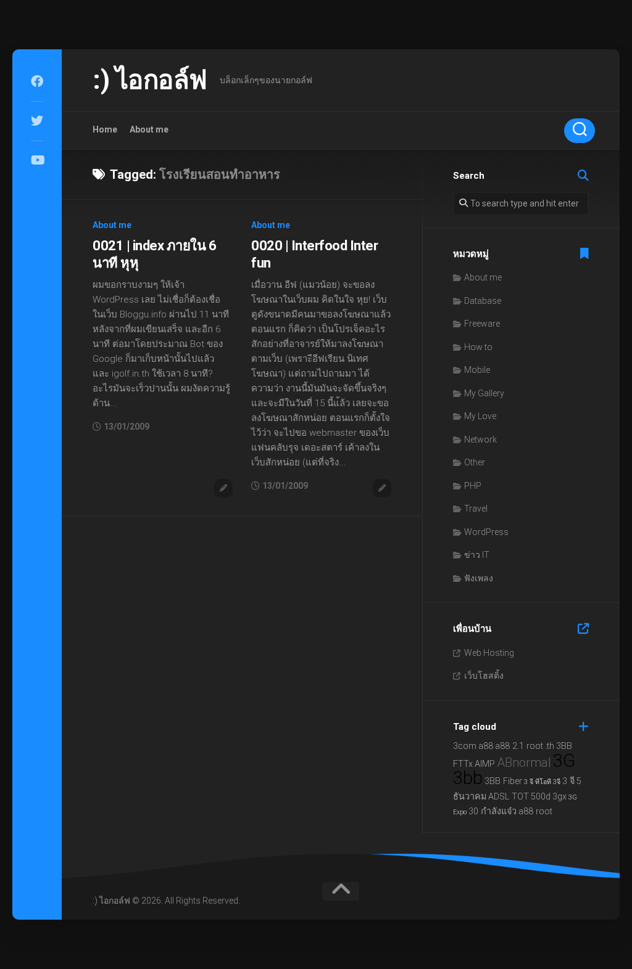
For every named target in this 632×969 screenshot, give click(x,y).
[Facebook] (37, 81)
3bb (468, 777)
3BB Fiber (503, 781)
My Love (480, 416)
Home (105, 129)
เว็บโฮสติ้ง (484, 676)
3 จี (568, 781)
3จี (556, 782)
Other (474, 462)
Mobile (477, 370)
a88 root (535, 811)
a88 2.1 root (519, 746)
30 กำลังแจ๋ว (492, 811)
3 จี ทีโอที (537, 782)
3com (464, 746)
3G (564, 760)
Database (482, 301)
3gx (559, 796)
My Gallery (484, 393)
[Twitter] (37, 121)
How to (478, 347)
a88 (485, 746)
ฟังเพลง (478, 578)
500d (541, 796)
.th (549, 746)
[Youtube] (37, 160)
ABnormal (524, 762)
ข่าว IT (476, 555)
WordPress (486, 532)
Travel (476, 508)
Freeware (482, 324)
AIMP (485, 764)
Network (480, 439)
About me (149, 129)
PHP (472, 486)
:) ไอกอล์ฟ (150, 80)
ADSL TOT (508, 796)
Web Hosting (489, 653)
